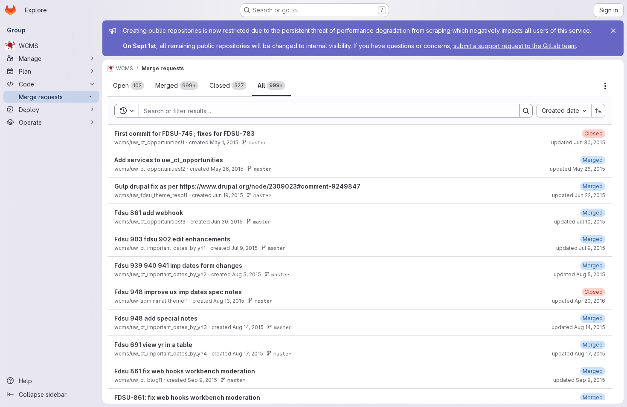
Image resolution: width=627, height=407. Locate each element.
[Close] (613, 31)
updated (578, 142)
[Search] (526, 111)
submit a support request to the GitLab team (514, 45)
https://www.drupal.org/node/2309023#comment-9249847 (270, 186)
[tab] (128, 85)
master (258, 142)
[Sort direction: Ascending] (598, 111)
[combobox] (563, 111)
